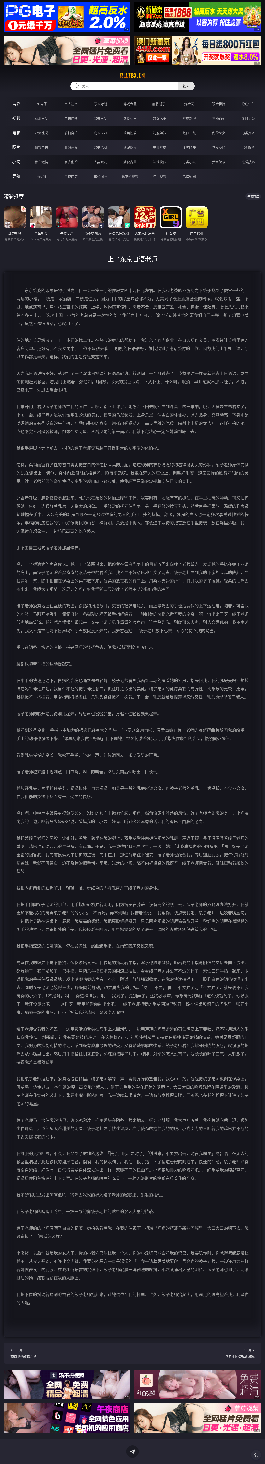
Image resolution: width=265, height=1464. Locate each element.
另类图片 (248, 147)
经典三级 (189, 133)
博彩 (16, 104)
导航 (16, 176)
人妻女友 (100, 162)
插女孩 (41, 176)
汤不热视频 (130, 176)
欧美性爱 (130, 133)
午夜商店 (71, 176)
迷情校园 (159, 162)
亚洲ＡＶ (41, 118)
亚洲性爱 (41, 133)
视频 (16, 118)
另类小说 (189, 162)
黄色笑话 (218, 162)
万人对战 (100, 104)
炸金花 (189, 104)
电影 (16, 133)
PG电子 (41, 104)
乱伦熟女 (218, 133)
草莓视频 (100, 176)
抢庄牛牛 (248, 104)
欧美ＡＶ (100, 118)
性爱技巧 (248, 162)
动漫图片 (130, 147)
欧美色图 (100, 147)
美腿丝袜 (159, 147)
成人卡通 (100, 133)
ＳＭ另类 (248, 118)
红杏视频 (159, 176)
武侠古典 (130, 162)
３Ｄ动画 (130, 118)
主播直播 (218, 118)
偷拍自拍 (71, 133)
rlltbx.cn (132, 75)
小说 (16, 162)
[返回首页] (256, 1455)
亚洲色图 (71, 147)
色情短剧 (189, 176)
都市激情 (41, 162)
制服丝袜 (159, 133)
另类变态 (248, 133)
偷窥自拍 (41, 147)
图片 (16, 147)
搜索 (186, 86)
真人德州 (71, 104)
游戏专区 (130, 104)
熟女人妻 (159, 118)
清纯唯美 (189, 147)
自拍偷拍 (71, 118)
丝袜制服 (189, 118)
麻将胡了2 (159, 104)
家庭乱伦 (71, 162)
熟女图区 (218, 147)
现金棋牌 (218, 104)
